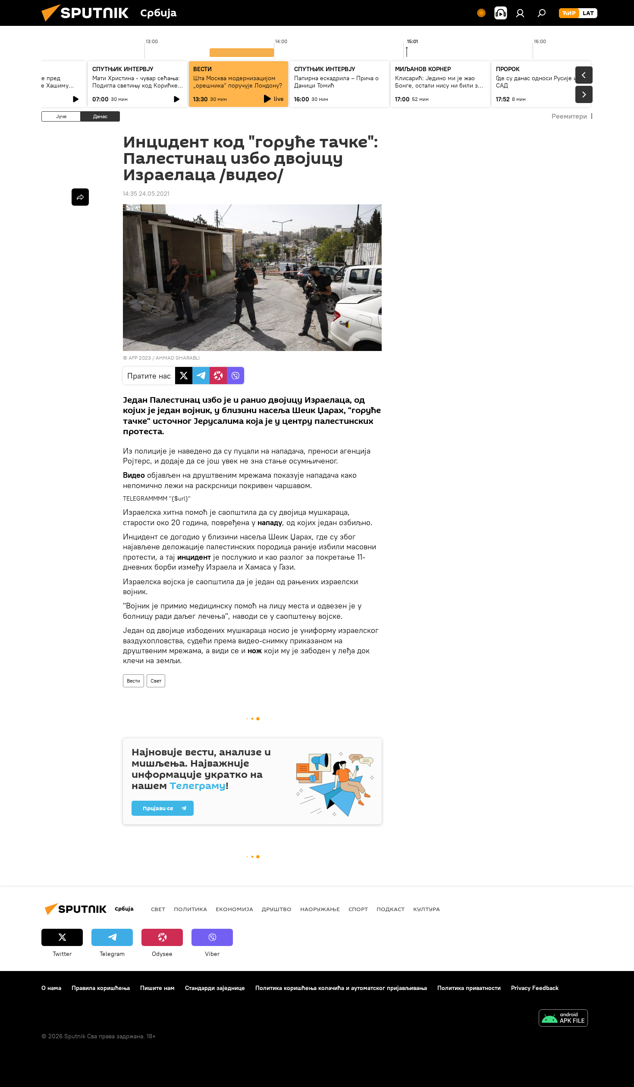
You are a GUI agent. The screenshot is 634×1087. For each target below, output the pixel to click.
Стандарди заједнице (215, 988)
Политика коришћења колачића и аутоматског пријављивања (341, 988)
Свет (156, 680)
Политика (190, 909)
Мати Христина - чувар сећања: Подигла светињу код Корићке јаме (136, 85)
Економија (234, 909)
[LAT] (588, 13)
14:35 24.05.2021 (146, 193)
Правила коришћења (101, 988)
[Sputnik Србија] (88, 24)
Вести (133, 680)
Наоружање (320, 909)
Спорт (358, 909)
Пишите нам (157, 988)
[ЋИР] (569, 13)
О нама (51, 988)
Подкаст (391, 909)
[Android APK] (563, 1019)
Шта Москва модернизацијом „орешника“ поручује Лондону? (237, 81)
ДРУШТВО (277, 909)
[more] (80, 197)
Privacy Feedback (535, 988)
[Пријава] (520, 13)
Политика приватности (469, 988)
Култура (426, 909)
